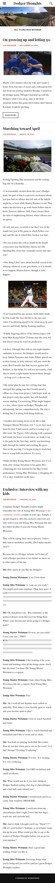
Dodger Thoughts (27, 3)
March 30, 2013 (27, 134)
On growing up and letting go (26, 39)
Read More (10, 115)
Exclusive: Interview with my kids (25, 491)
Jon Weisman (9, 45)
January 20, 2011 (28, 499)
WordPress (33, 878)
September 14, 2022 (29, 45)
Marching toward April (21, 128)
